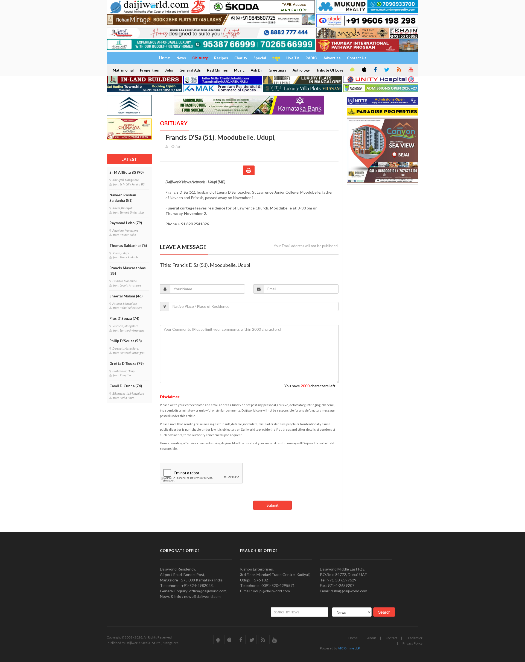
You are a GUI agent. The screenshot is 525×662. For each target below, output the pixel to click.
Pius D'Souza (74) (124, 318)
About (371, 638)
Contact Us (356, 58)
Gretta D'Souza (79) (126, 363)
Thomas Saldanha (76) (128, 245)
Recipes (221, 58)
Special (259, 58)
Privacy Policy (412, 643)
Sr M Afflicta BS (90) (126, 172)
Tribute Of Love (329, 70)
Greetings (277, 70)
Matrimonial (123, 70)
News (181, 58)
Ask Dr (256, 70)
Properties (149, 70)
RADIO (311, 58)
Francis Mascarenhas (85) (127, 271)
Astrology (301, 70)
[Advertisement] (384, 219)
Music (239, 70)
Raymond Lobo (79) (125, 223)
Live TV (292, 58)
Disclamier (414, 638)
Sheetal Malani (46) (125, 296)
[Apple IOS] (364, 70)
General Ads (190, 70)
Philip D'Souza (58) (125, 341)
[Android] (352, 70)
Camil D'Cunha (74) (125, 386)
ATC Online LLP (349, 648)
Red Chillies (217, 70)
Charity (240, 58)
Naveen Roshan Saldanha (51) (122, 198)
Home (353, 638)
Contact (391, 638)
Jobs (169, 70)
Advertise (332, 58)
